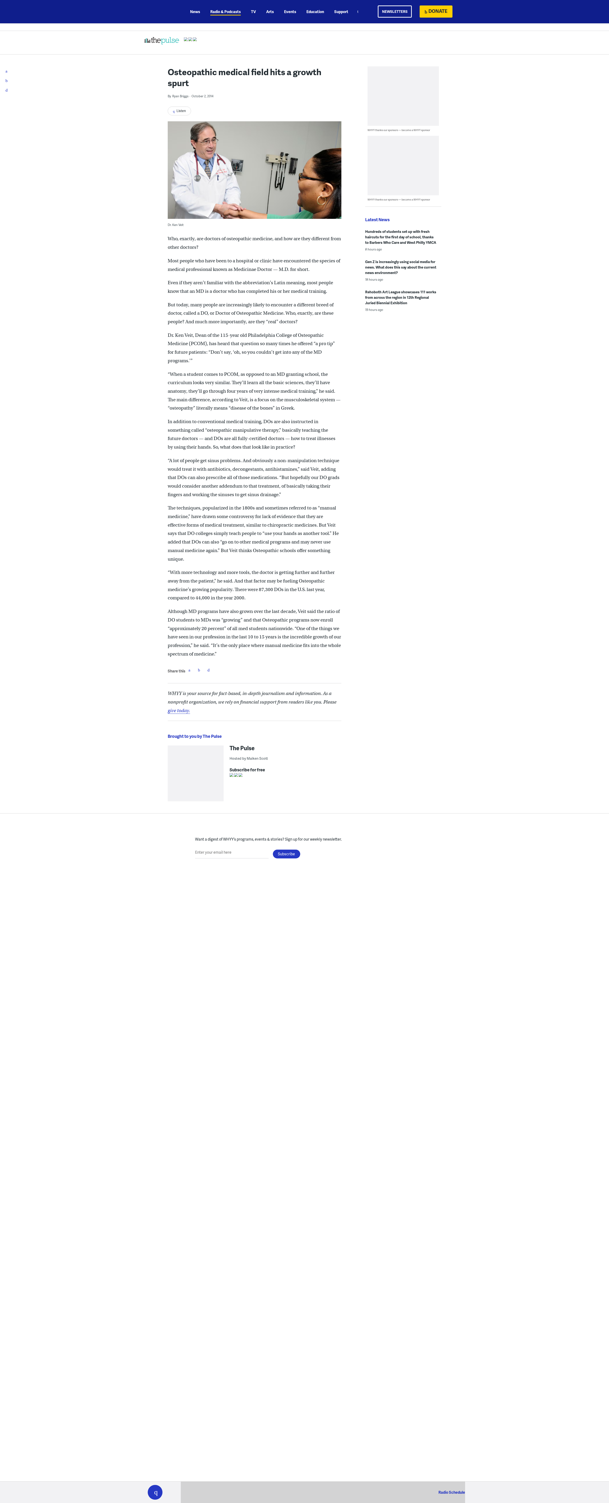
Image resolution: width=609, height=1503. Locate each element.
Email (208, 670)
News (195, 11)
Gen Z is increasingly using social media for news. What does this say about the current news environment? (400, 267)
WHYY (161, 11)
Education (315, 11)
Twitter (199, 670)
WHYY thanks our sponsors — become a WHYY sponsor (399, 130)
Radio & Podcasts (225, 11)
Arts (270, 11)
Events (290, 11)
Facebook (189, 670)
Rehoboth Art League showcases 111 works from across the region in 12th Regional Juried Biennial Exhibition (400, 297)
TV (253, 11)
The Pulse (242, 747)
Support (341, 11)
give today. (179, 711)
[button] (155, 1492)
